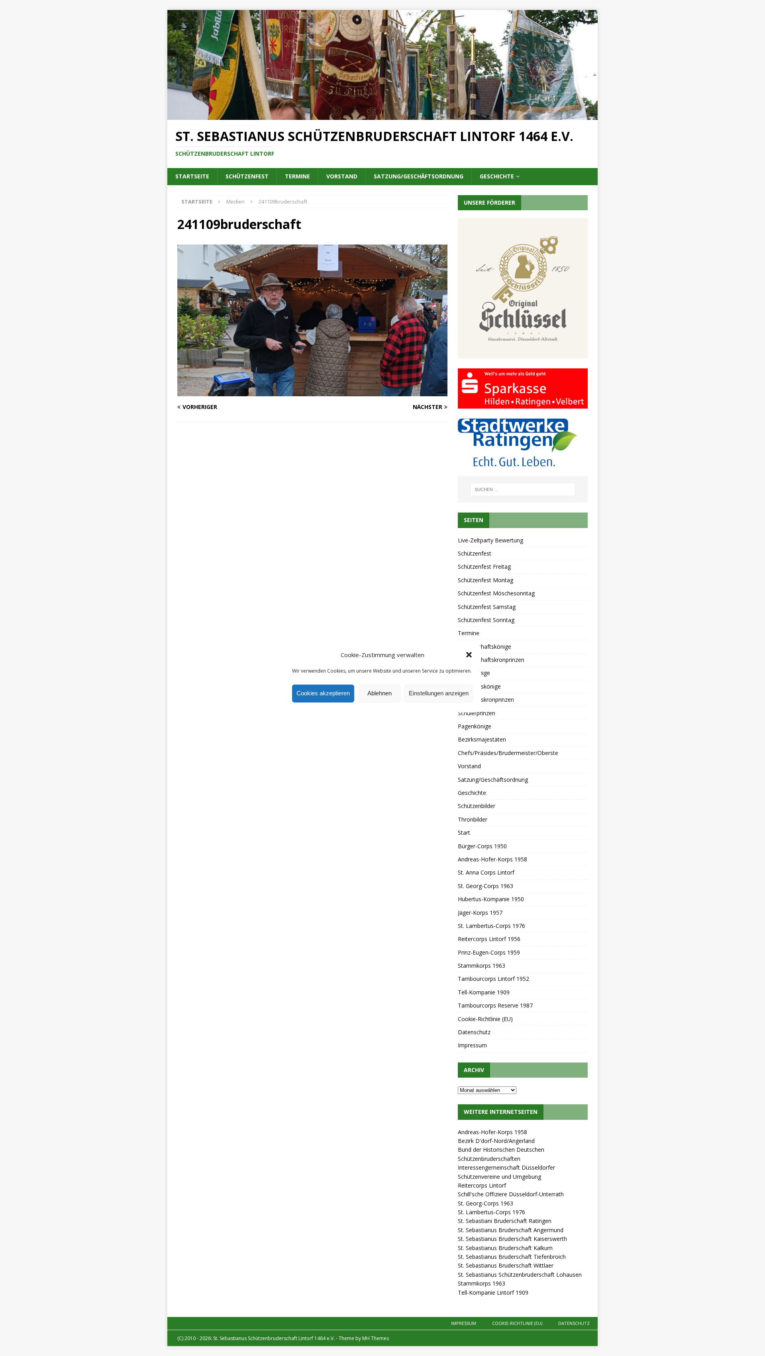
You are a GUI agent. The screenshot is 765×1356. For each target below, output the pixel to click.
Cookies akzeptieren (323, 693)
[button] (469, 655)
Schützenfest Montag (485, 580)
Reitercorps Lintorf (482, 1185)
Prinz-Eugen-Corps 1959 (489, 952)
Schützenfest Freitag (484, 566)
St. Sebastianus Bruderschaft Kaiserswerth (512, 1239)
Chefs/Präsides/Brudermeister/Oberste (508, 753)
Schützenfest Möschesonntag (496, 593)
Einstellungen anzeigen (439, 693)
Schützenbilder (476, 806)
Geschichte (497, 176)
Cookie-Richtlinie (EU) (485, 1019)
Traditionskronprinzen (486, 699)
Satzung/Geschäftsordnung (418, 176)
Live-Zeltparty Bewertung (490, 540)
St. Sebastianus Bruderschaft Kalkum (505, 1248)
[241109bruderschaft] (312, 391)
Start (464, 832)
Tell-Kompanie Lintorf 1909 (493, 1292)
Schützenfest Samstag (487, 606)
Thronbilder (472, 819)
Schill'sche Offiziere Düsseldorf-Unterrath (511, 1194)
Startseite (192, 176)
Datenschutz (474, 1032)
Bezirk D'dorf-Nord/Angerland (496, 1141)
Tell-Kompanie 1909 (484, 992)
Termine (297, 176)
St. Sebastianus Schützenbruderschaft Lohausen (520, 1274)
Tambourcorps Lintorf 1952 (493, 978)
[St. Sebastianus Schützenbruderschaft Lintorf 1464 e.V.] (382, 115)
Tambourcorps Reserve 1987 (495, 1005)
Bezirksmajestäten (482, 739)
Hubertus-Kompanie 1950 (491, 899)
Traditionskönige (479, 686)
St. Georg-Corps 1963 (485, 886)
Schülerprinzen (476, 713)
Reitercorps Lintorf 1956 (489, 939)
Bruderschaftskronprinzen (491, 659)
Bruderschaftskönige (484, 646)
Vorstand (341, 176)
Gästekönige (474, 673)
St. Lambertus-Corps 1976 (491, 925)
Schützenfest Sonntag (486, 620)
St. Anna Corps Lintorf (486, 872)
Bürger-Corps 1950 (482, 846)
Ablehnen (379, 693)
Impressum (472, 1045)
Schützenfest (247, 176)
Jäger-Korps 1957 (480, 912)
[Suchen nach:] (522, 489)
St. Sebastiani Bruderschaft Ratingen (504, 1221)
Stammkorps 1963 (481, 965)
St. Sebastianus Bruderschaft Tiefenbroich (512, 1256)
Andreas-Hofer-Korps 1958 (492, 859)
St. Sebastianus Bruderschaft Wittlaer (505, 1265)
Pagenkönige (474, 726)
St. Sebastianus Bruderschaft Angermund (510, 1230)
